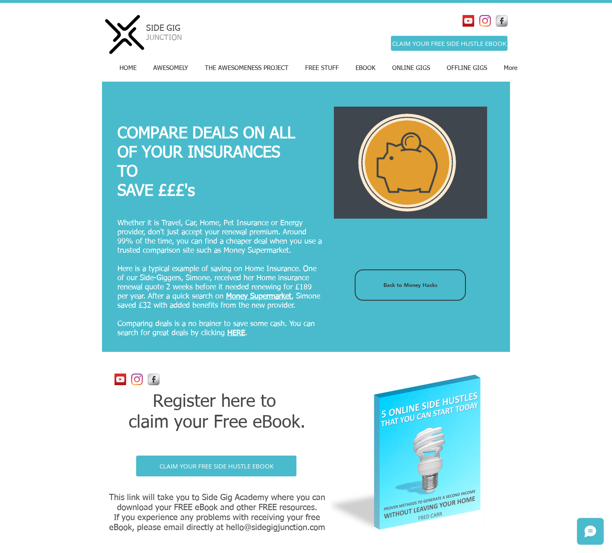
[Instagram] (485, 21)
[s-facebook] (502, 21)
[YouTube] (468, 21)
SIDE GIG (163, 28)
